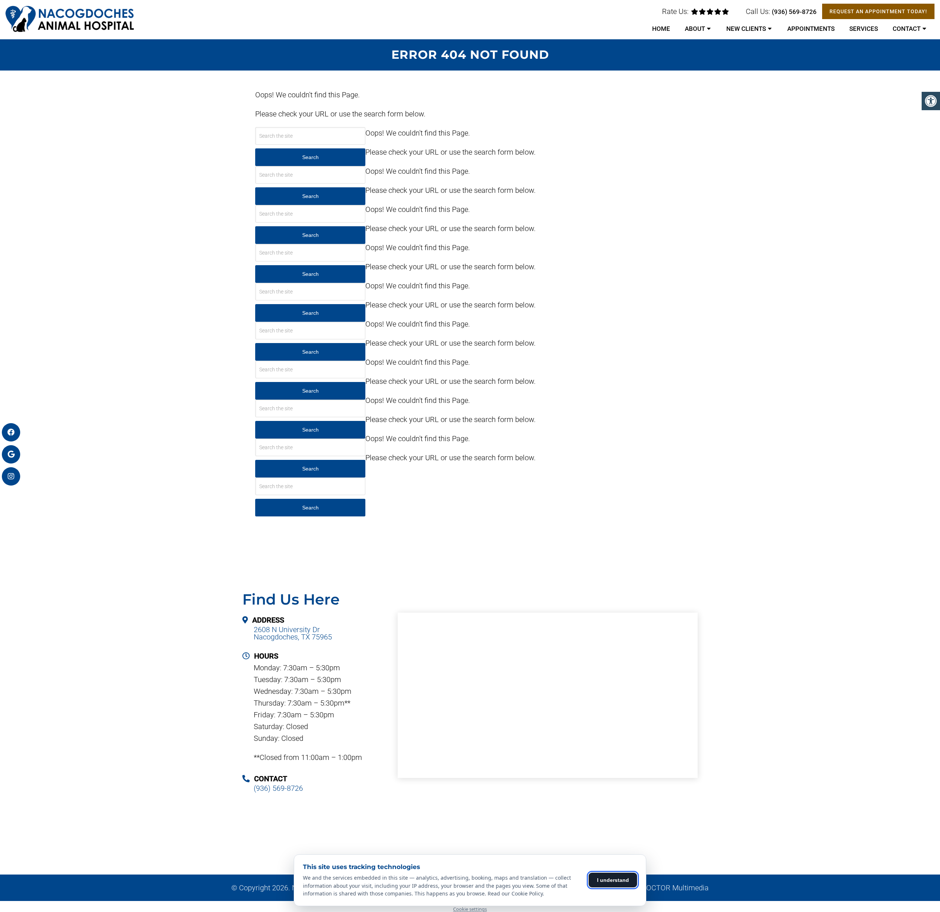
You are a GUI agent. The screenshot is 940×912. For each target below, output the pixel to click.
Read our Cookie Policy (515, 893)
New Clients (746, 28)
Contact (907, 28)
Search (310, 196)
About (695, 28)
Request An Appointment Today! (878, 11)
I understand (613, 880)
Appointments (811, 28)
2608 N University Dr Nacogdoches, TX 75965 (293, 633)
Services (863, 28)
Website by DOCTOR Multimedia (656, 887)
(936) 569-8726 (794, 11)
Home (661, 28)
